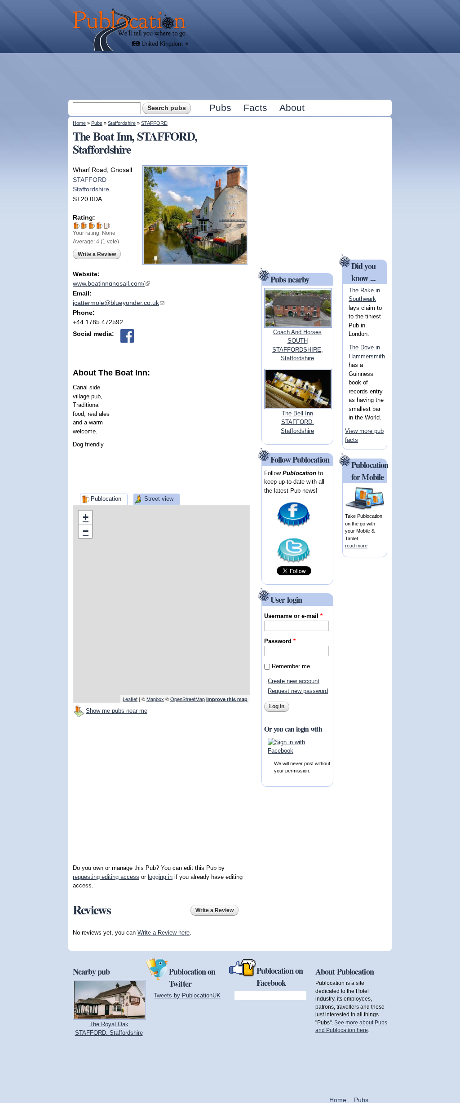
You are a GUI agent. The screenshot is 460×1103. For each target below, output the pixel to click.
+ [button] (85, 517)
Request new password (298, 691)
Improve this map (227, 699)
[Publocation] (131, 30)
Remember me (291, 666)
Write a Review (97, 254)
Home (79, 123)
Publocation (106, 498)
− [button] (85, 531)
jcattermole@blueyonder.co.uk (118, 302)
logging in (160, 877)
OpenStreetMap (187, 698)
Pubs (220, 107)
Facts (255, 107)
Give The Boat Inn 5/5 (107, 225)
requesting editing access (106, 877)
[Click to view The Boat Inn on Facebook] (127, 336)
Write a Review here (163, 932)
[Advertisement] (230, 76)
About (292, 107)
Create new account (293, 681)
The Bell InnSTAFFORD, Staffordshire (297, 422)
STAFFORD (154, 123)
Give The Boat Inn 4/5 (99, 225)
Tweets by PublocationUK (187, 995)
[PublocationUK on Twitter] (293, 562)
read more (356, 545)
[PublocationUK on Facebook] (293, 526)
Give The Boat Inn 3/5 (92, 225)
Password (280, 641)
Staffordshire (122, 123)
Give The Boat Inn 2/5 (84, 225)
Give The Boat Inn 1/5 (76, 225)
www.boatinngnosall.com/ (111, 283)
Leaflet (130, 698)
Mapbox (155, 698)
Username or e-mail (293, 616)
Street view (158, 498)
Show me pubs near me (116, 710)
